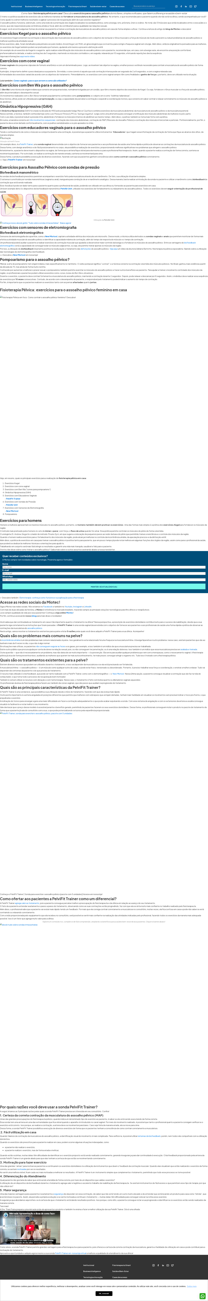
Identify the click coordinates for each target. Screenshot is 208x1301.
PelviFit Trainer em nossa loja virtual (70, 1253)
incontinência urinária (11, 640)
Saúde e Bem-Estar (120, 1271)
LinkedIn (87, 606)
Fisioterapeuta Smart (77, 6)
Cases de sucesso (117, 6)
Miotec (69, 612)
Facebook (47, 606)
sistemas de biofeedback (149, 1136)
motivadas (21, 1169)
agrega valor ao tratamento (27, 903)
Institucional (16, 6)
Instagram (77, 606)
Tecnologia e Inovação (55, 6)
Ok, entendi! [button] (104, 1293)
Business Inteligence (33, 6)
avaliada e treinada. (189, 649)
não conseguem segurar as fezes (50, 646)
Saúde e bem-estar (98, 6)
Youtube (68, 606)
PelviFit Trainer (15, 159)
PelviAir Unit (66, 188)
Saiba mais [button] (192, 1286)
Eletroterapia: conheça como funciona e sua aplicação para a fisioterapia (51, 597)
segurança (58, 1194)
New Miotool (51, 236)
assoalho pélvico (34, 628)
